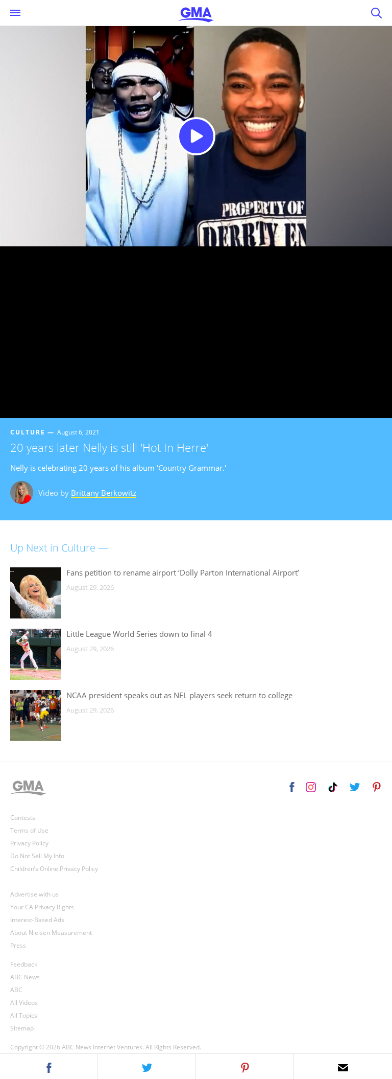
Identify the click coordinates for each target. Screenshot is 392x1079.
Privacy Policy (29, 843)
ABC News (25, 977)
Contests (22, 817)
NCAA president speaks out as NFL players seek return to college (179, 695)
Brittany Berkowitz (103, 493)
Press (18, 945)
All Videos (24, 1002)
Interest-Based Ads (37, 919)
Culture (27, 432)
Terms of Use (29, 830)
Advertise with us (34, 894)
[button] (49, 1066)
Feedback (23, 964)
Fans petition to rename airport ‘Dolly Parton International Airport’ (182, 572)
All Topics (23, 1015)
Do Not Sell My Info (37, 856)
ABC (16, 989)
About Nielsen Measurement (51, 932)
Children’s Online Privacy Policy (54, 868)
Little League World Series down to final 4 (139, 634)
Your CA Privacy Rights (42, 907)
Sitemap (22, 1028)
